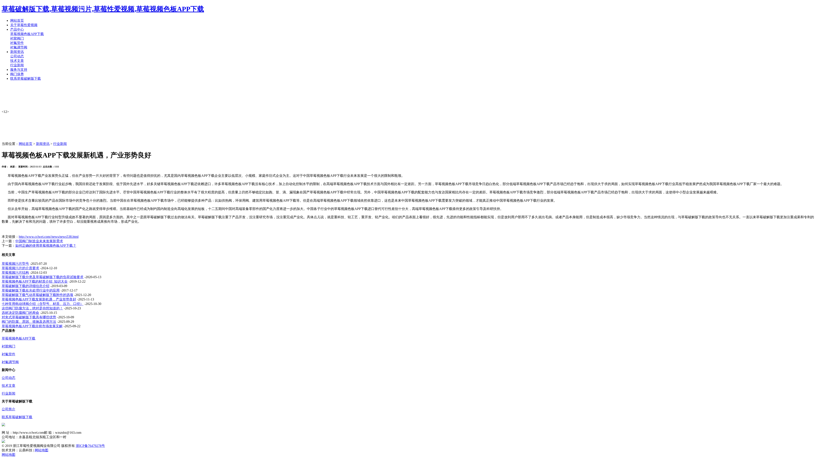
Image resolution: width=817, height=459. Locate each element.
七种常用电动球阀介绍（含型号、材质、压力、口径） (42, 304)
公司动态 (17, 56)
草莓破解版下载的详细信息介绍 (25, 286)
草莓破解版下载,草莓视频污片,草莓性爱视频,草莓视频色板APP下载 (103, 9)
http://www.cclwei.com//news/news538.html (49, 236)
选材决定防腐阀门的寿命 (20, 312)
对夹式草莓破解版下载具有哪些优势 (29, 317)
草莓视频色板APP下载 (27, 34)
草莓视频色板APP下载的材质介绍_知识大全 (35, 281)
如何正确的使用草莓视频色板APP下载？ (45, 245)
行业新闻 (17, 65)
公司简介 (8, 409)
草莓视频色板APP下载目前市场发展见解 (32, 326)
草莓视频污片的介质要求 (20, 268)
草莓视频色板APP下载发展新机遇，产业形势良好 (39, 299)
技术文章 (17, 60)
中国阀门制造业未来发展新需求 (39, 241)
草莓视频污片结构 (15, 272)
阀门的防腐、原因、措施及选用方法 (29, 321)
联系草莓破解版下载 (17, 417)
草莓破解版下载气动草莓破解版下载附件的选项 (37, 295)
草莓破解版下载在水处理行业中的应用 (31, 290)
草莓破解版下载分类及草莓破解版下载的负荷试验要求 (42, 277)
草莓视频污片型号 (15, 263)
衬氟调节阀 (18, 47)
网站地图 (41, 450)
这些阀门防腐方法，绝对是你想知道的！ (32, 308)
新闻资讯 (43, 144)
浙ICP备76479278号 (90, 446)
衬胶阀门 (17, 38)
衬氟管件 (17, 43)
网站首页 (25, 144)
